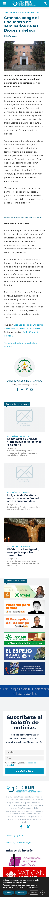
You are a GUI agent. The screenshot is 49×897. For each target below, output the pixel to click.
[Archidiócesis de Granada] (24, 367)
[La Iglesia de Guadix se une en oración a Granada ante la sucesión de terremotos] (24, 475)
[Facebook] (17, 389)
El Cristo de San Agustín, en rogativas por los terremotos (23, 552)
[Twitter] (26, 389)
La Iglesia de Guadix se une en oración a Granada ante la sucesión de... (23, 498)
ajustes (35, 887)
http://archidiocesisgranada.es (24, 385)
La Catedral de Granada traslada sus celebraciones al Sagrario (24, 441)
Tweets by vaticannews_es (18, 843)
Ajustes (34, 892)
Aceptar (8, 892)
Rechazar (21, 892)
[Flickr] (22, 389)
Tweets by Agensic (14, 835)
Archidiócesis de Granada (21, 12)
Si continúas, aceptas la (20, 764)
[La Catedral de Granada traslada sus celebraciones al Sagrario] (24, 419)
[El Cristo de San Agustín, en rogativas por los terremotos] (24, 530)
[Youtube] (31, 389)
